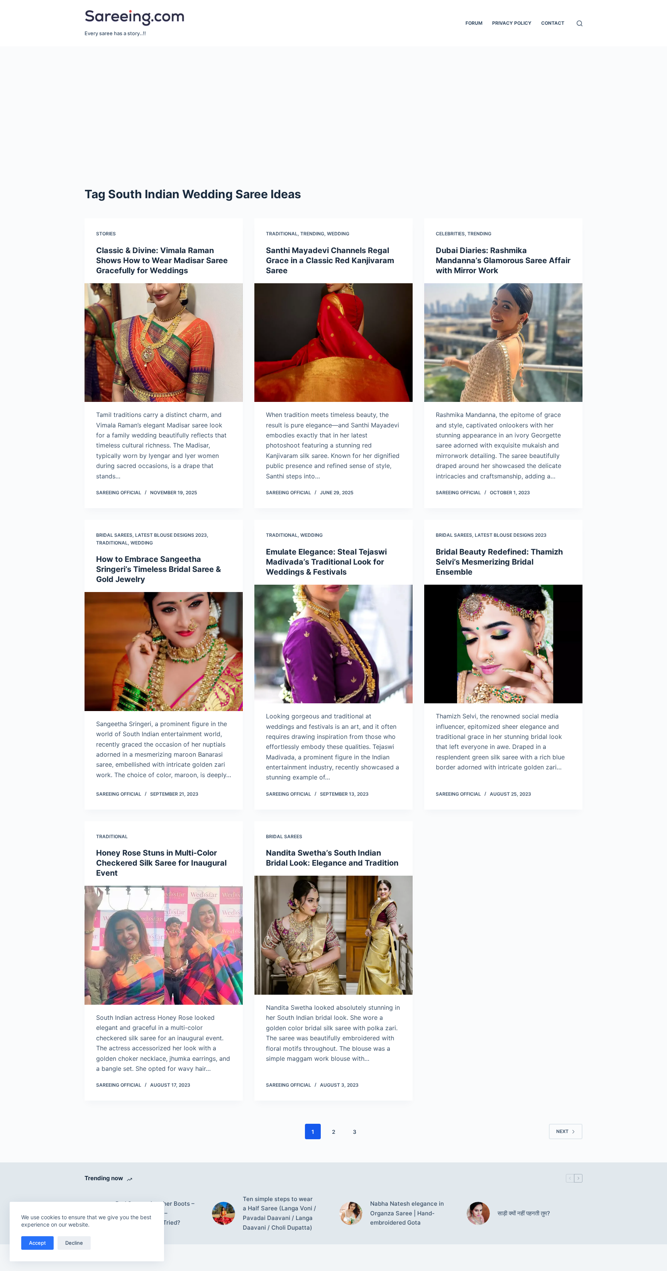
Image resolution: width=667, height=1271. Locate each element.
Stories (106, 234)
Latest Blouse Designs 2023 (171, 535)
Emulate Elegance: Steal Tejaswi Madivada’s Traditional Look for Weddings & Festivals (326, 562)
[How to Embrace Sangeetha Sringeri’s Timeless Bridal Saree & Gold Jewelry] (164, 651)
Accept (37, 1243)
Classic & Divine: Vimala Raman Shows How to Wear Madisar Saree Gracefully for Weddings (162, 260)
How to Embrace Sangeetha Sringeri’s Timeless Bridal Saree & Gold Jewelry (158, 569)
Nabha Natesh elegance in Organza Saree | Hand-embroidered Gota (407, 1213)
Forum (474, 23)
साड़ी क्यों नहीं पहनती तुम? (524, 1213)
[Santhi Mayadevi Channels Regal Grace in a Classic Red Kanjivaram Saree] (333, 342)
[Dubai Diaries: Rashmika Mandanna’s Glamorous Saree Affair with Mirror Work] (503, 342)
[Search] (579, 23)
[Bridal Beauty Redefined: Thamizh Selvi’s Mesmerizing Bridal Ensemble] (503, 644)
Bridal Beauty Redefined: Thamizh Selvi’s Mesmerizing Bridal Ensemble (499, 562)
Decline (74, 1243)
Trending (312, 234)
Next (562, 1131)
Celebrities (450, 234)
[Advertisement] (333, 104)
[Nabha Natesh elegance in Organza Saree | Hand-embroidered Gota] (350, 1213)
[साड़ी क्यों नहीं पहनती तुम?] (478, 1213)
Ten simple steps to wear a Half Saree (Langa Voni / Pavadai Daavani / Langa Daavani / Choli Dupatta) (279, 1213)
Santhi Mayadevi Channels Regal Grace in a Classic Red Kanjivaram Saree (330, 260)
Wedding (338, 234)
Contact (552, 23)
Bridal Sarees (114, 535)
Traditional (282, 234)
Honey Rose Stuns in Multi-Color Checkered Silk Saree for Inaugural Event (161, 863)
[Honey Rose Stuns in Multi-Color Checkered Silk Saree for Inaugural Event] (164, 945)
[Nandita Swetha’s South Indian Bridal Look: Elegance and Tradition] (333, 935)
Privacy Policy (512, 23)
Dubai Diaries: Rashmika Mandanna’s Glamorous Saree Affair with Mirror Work (503, 260)
